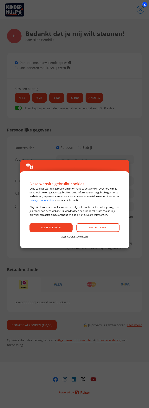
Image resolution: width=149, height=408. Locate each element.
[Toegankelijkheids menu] (144, 4)
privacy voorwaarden (41, 200)
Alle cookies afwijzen (74, 236)
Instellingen (98, 227)
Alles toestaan (51, 227)
